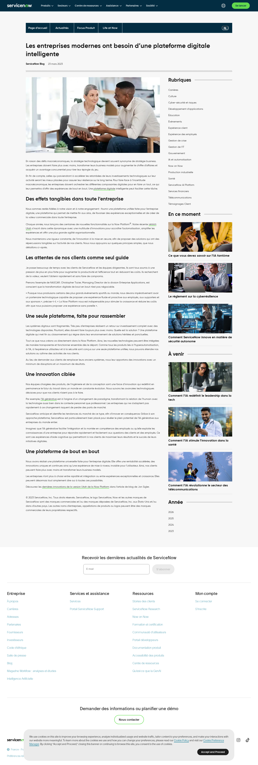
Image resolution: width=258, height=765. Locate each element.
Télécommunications (179, 197)
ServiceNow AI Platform (181, 184)
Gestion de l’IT (176, 146)
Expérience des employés (182, 134)
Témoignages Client (179, 203)
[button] (47, 5)
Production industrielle (180, 172)
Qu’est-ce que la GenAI (147, 671)
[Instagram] (238, 740)
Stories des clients (144, 601)
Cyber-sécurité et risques (182, 102)
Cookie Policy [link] (181, 740)
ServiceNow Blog (35, 63)
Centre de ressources (146, 663)
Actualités (61, 28)
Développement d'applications (185, 108)
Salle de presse (16, 655)
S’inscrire (200, 609)
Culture (172, 96)
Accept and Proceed (213, 752)
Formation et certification (148, 624)
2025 (171, 518)
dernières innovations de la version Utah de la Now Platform (75, 486)
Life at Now (110, 28)
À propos (12, 601)
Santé (171, 178)
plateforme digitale (104, 188)
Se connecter (203, 601)
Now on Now (175, 165)
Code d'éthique (16, 647)
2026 (171, 512)
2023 (171, 531)
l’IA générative (49, 399)
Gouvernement (176, 153)
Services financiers (178, 191)
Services (75, 601)
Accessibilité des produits (148, 655)
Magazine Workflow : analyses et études (31, 671)
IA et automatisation (179, 159)
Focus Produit (86, 28)
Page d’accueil (37, 28)
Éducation (174, 115)
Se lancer (240, 5)
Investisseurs (15, 640)
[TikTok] (247, 740)
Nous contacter (129, 719)
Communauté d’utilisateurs (149, 632)
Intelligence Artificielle (20, 678)
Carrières (173, 89)
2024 (171, 524)
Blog (9, 663)
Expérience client (177, 127)
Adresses (13, 616)
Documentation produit (147, 647)
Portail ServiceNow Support (87, 609)
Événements (175, 121)
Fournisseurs (15, 632)
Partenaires (14, 624)
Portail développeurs (145, 640)
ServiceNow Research (146, 609)
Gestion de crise (177, 140)
